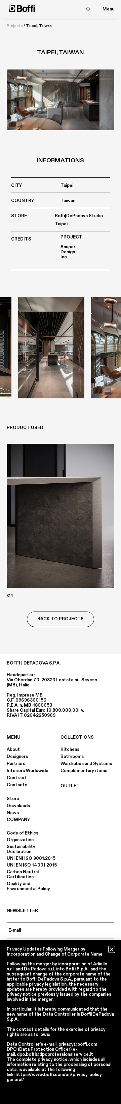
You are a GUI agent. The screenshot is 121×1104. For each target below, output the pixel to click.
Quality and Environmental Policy (28, 886)
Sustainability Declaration (21, 849)
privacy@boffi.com (77, 1044)
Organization (20, 840)
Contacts (17, 785)
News (13, 813)
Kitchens (70, 749)
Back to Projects (60, 619)
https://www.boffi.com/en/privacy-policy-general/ (55, 1077)
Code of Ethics (22, 833)
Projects (15, 26)
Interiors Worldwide (27, 770)
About (13, 749)
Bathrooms (72, 756)
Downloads (18, 806)
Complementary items (84, 770)
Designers (17, 756)
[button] (111, 949)
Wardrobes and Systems (86, 763)
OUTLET (70, 786)
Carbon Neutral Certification (23, 874)
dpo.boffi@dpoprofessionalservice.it (55, 1054)
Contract (17, 778)
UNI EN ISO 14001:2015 (32, 865)
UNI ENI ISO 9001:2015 (31, 858)
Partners (16, 763)
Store (13, 798)
